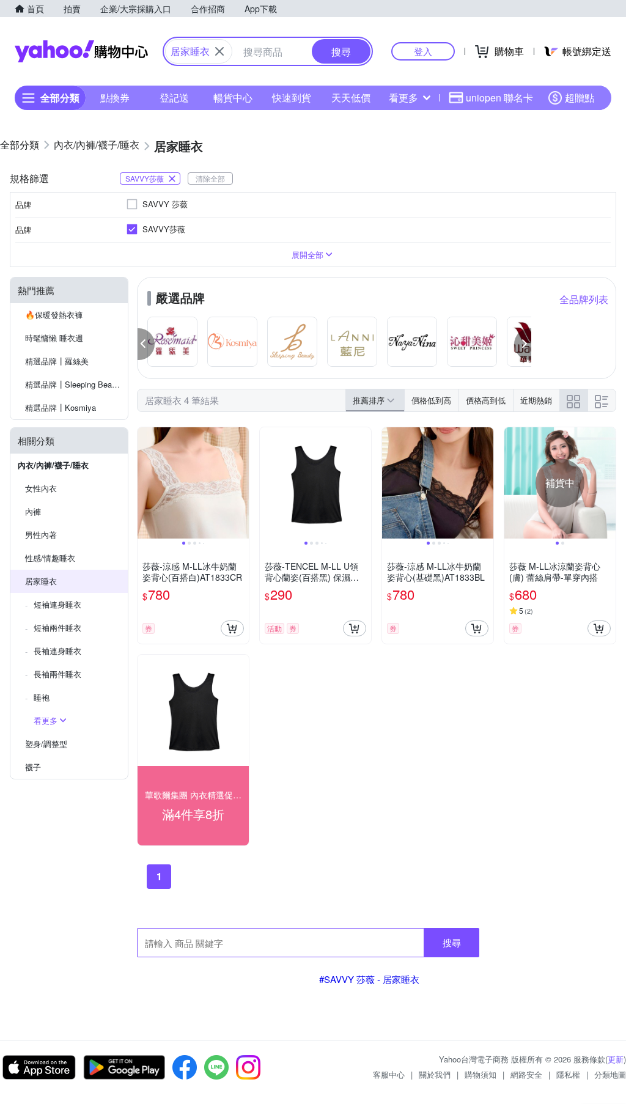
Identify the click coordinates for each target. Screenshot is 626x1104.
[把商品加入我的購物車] (232, 628)
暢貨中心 (232, 97)
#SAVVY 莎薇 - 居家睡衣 (369, 979)
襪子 (33, 767)
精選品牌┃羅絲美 (57, 361)
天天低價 (350, 97)
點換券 (115, 97)
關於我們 (435, 1074)
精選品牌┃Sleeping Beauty (74, 384)
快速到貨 (291, 97)
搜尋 (452, 942)
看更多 (403, 97)
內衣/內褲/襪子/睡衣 (53, 465)
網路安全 (526, 1074)
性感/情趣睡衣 (50, 558)
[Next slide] (241, 483)
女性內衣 (41, 488)
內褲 (33, 511)
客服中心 (389, 1074)
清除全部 (210, 178)
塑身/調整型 (46, 743)
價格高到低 (486, 400)
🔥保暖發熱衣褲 (54, 314)
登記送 (174, 97)
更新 (616, 1059)
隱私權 (568, 1074)
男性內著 (41, 534)
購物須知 (480, 1074)
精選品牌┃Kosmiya (60, 407)
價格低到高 (431, 400)
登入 (423, 51)
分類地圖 (610, 1074)
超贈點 (579, 97)
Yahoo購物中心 (81, 51)
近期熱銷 (536, 400)
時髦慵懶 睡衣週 (54, 338)
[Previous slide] (145, 483)
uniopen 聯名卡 (499, 97)
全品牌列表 (583, 299)
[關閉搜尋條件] (219, 51)
